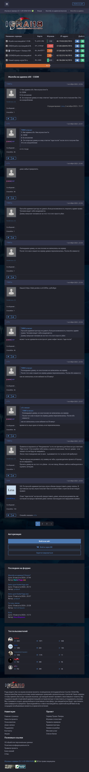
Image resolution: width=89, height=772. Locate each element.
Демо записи (10, 725)
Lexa (63, 106)
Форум (39, 11)
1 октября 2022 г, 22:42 (75, 163)
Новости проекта (11, 719)
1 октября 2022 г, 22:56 (75, 362)
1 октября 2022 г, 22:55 (75, 282)
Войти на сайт (78, 4)
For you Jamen (14, 603)
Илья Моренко (19, 617)
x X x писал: (25, 408)
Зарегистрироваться (44, 553)
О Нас (7, 754)
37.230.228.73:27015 (64, 51)
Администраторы (53, 725)
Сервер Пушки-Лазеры (55, 716)
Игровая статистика (54, 719)
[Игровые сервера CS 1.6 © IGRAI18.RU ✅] (24, 23)
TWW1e (9, 84)
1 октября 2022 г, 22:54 (75, 243)
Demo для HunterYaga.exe (18, 585)
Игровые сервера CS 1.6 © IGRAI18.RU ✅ (19, 11)
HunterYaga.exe (20, 580)
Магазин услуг (51, 731)
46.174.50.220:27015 (64, 41)
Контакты (8, 731)
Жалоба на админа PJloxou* (19, 575)
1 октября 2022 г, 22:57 (75, 401)
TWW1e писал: (26, 130)
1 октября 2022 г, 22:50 (75, 203)
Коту (10, 612)
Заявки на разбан (53, 728)
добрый (17, 589)
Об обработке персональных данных (19, 742)
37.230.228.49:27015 (64, 46)
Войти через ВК (45, 547)
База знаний (9, 751)
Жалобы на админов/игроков (56, 11)
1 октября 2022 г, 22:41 (75, 124)
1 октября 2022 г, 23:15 (75, 441)
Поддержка (9, 728)
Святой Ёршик (19, 608)
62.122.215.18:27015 (64, 55)
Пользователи (10, 722)
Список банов (51, 734)
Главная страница (11, 716)
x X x (8, 124)
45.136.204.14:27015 (64, 60)
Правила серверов (53, 722)
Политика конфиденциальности (17, 745)
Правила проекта (11, 748)
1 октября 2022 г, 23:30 (75, 481)
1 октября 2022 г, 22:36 (75, 84)
